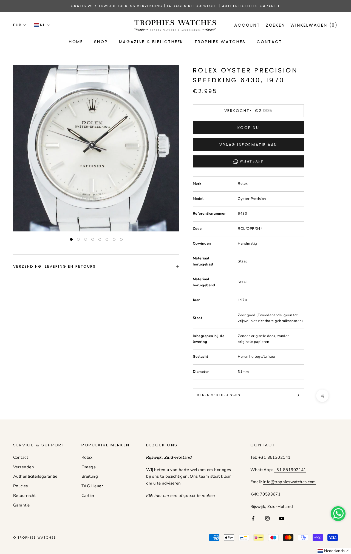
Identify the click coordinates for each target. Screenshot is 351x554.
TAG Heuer (92, 486)
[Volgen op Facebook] (253, 518)
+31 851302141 (274, 457)
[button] (334, 551)
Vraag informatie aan (248, 144)
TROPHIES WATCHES (220, 41)
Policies (20, 486)
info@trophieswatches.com (289, 482)
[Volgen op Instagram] (267, 518)
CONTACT (269, 41)
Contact (20, 457)
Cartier (87, 495)
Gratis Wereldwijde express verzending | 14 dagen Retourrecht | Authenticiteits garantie (175, 6)
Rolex (86, 457)
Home (76, 41)
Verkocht (248, 110)
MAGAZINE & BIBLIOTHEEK (151, 41)
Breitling (89, 476)
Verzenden (23, 467)
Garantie (21, 505)
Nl (43, 25)
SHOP (101, 41)
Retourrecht (24, 495)
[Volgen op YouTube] (281, 518)
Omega (88, 467)
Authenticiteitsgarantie (35, 476)
